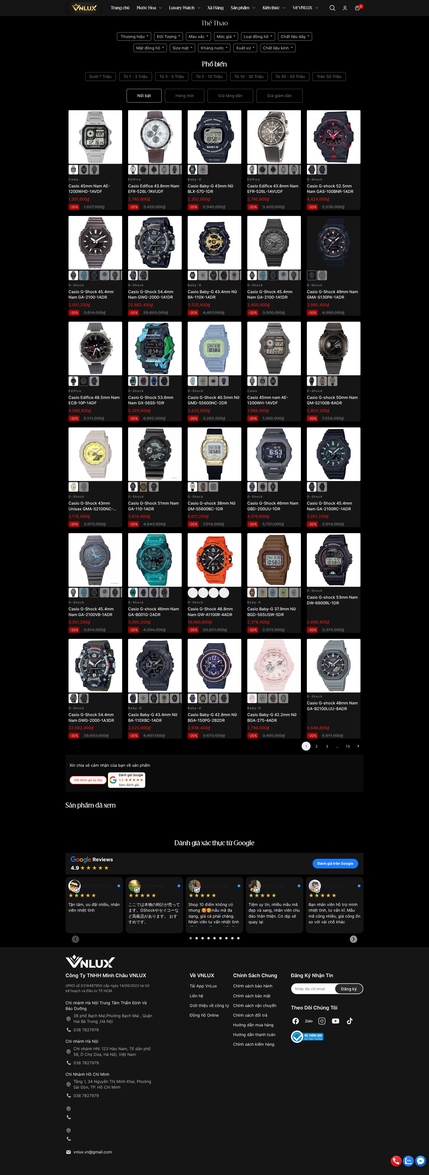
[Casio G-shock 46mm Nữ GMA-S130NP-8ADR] (322, 275)
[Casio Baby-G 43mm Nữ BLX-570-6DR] (203, 169)
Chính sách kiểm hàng (253, 1044)
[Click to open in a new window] (295, 1021)
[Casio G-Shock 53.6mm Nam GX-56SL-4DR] (143, 380)
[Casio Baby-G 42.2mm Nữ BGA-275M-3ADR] (283, 697)
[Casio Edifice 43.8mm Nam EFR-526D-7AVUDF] (164, 169)
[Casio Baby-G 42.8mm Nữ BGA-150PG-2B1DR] (213, 697)
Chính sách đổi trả (250, 1015)
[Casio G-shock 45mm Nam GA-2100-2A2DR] (84, 275)
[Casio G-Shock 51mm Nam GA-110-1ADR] (155, 454)
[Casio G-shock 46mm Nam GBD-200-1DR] (273, 486)
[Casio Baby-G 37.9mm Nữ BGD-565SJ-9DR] (262, 592)
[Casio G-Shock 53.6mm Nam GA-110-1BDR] (154, 486)
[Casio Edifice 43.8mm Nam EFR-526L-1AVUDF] (274, 137)
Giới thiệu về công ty (209, 1005)
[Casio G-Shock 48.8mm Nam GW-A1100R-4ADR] (214, 560)
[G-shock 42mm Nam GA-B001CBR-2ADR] (154, 592)
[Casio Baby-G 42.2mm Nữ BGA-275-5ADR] (273, 697)
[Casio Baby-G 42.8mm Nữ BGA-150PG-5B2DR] (224, 697)
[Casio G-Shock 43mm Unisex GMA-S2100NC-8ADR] (84, 486)
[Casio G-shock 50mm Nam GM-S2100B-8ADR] (333, 348)
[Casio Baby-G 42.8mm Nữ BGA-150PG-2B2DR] (214, 665)
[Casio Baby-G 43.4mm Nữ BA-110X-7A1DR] (234, 275)
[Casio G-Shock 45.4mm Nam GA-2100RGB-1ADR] (322, 486)
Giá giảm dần (279, 95)
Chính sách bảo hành (252, 985)
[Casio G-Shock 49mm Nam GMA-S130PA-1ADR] (333, 243)
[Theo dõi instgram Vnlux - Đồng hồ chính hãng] (322, 1021)
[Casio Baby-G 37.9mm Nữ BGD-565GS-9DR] (283, 592)
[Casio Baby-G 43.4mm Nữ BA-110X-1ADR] (214, 243)
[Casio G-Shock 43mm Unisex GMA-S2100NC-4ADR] (95, 454)
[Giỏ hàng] (357, 7)
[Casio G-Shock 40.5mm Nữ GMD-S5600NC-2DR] (214, 348)
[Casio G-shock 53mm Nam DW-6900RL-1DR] (333, 560)
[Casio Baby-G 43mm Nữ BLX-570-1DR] (214, 137)
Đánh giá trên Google (335, 863)
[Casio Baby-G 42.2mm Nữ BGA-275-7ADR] (262, 697)
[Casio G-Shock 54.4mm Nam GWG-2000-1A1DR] (155, 243)
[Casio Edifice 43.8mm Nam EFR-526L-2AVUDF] (174, 169)
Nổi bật (144, 95)
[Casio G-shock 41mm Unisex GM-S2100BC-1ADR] (332, 380)
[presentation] (75, 939)
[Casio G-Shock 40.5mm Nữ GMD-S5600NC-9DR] (203, 380)
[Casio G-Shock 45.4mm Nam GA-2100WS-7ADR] (104, 275)
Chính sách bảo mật (252, 995)
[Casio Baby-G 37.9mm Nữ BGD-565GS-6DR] (294, 592)
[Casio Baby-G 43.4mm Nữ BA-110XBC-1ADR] (224, 275)
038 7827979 (86, 1029)
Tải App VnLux (203, 985)
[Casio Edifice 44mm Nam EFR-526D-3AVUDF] (154, 169)
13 (348, 746)
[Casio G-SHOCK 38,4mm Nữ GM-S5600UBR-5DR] (203, 486)
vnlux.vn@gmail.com (92, 1151)
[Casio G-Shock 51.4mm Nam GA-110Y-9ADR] (143, 486)
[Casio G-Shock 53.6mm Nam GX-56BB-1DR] (164, 380)
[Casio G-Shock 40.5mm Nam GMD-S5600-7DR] (213, 380)
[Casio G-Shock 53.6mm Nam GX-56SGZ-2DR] (154, 380)
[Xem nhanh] (115, 116)
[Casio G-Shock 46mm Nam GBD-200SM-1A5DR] (262, 486)
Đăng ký (349, 988)
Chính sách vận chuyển (254, 1005)
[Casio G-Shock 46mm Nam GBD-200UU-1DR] (274, 454)
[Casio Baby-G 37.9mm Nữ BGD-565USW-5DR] (274, 560)
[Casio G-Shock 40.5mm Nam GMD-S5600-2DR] (224, 380)
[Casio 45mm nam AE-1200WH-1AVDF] (94, 169)
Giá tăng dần (230, 95)
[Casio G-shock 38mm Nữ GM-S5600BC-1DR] (214, 454)
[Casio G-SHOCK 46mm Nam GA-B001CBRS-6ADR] (143, 592)
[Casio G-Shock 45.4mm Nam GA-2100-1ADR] (95, 243)
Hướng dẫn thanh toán (254, 1034)
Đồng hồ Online (204, 1015)
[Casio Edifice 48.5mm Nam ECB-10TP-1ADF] (84, 380)
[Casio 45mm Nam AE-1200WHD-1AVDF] (95, 137)
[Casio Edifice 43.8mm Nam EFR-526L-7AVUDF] (155, 137)
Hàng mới (185, 95)
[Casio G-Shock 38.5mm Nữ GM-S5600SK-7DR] (213, 486)
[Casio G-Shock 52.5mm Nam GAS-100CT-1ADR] (322, 169)
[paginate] (358, 746)
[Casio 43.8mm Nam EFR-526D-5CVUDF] (143, 169)
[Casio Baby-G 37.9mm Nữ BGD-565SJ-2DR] (273, 592)
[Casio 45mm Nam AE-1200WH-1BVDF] (84, 169)
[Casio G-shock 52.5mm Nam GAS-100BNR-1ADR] (333, 137)
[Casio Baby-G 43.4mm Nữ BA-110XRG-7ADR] (203, 275)
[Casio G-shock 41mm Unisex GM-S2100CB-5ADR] (322, 380)
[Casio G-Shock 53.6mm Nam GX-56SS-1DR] (155, 348)
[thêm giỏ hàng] (104, 116)
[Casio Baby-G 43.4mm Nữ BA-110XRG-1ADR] (213, 275)
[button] (191, 938)
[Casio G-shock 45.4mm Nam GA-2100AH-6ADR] (94, 275)
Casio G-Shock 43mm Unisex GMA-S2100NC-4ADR (91, 509)
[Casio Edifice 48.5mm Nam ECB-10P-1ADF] (95, 348)
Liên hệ (196, 995)
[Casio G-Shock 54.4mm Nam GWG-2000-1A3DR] (143, 275)
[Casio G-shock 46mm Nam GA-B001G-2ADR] (155, 560)
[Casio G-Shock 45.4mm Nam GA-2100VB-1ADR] (115, 275)
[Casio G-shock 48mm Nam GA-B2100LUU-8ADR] (333, 665)
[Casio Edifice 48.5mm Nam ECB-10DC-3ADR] (94, 380)
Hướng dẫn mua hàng (253, 1024)
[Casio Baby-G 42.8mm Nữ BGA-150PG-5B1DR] (203, 697)
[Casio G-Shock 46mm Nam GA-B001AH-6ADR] (164, 592)
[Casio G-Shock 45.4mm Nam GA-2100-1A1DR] (274, 243)
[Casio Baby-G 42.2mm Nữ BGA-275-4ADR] (274, 665)
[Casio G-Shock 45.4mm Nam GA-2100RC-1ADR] (333, 454)
